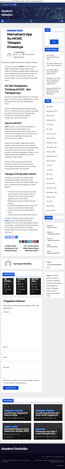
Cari (47, 30)
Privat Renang (18, 410)
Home (43, 456)
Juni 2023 (49, 125)
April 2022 (49, 179)
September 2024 (51, 111)
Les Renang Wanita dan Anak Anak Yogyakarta (47, 414)
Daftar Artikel (49, 456)
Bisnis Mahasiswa (9, 410)
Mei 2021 (49, 201)
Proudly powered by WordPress (9, 460)
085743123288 (52, 227)
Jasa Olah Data (12, 30)
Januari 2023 (50, 138)
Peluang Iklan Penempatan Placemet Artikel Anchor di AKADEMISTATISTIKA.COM (49, 461)
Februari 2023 (51, 134)
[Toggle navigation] (31, 21)
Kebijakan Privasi (59, 456)
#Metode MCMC (19, 57)
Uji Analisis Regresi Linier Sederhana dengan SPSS (52, 71)
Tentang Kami (60, 465)
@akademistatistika (54, 234)
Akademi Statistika (14, 449)
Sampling (19, 30)
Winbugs (10, 220)
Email (5, 357)
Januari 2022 (50, 183)
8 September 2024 (11, 434)
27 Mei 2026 (9, 418)
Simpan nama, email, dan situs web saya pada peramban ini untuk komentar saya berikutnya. (21, 381)
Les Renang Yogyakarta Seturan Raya (53, 57)
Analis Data (8, 426)
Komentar (6, 312)
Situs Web (6, 367)
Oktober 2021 (50, 197)
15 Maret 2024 (41, 436)
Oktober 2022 (50, 152)
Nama (5, 347)
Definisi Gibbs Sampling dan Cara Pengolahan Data (11, 248)
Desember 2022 (51, 143)
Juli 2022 (49, 165)
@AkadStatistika (52, 247)
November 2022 (51, 147)
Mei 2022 (49, 174)
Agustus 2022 (50, 161)
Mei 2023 (49, 129)
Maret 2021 (50, 206)
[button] (59, 21)
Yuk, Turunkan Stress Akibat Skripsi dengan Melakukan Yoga (31, 248)
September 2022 (51, 156)
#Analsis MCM (29, 54)
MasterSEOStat (20, 52)
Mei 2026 (49, 106)
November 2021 (51, 192)
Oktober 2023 (50, 120)
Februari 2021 (50, 210)
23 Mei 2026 (40, 418)
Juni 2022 (49, 170)
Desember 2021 (51, 188)
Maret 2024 (50, 116)
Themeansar (4, 462)
